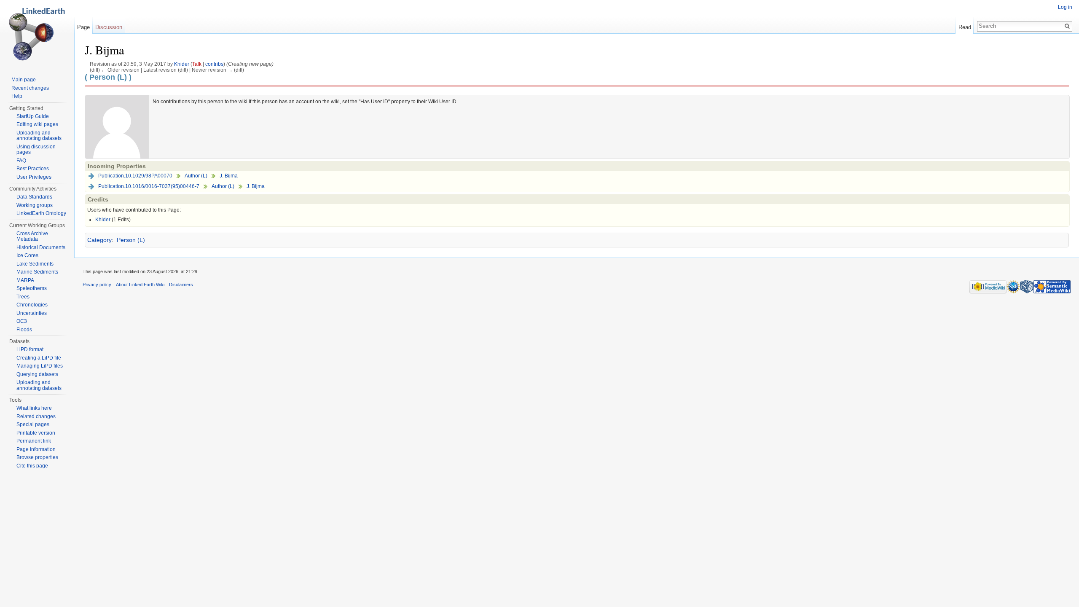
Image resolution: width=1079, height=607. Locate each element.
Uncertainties (31, 313)
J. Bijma (229, 176)
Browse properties (37, 457)
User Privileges (33, 177)
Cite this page (32, 466)
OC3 (21, 321)
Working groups (34, 205)
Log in (1065, 7)
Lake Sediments (35, 264)
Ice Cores (27, 255)
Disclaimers (181, 284)
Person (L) (131, 239)
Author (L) (196, 176)
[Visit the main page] (37, 33)
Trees (23, 297)
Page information (36, 449)
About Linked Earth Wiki (140, 284)
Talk (196, 64)
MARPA (25, 280)
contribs (214, 64)
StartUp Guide (32, 116)
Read (964, 27)
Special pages (32, 424)
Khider (181, 64)
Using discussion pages (36, 150)
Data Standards (34, 197)
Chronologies (32, 305)
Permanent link (33, 441)
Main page (23, 80)
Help (16, 96)
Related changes (36, 416)
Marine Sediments (37, 272)
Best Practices (32, 169)
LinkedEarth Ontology (41, 213)
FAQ (21, 161)
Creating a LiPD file (38, 358)
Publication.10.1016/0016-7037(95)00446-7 (148, 186)
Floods (24, 330)
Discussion (108, 27)
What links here (34, 408)
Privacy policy (97, 284)
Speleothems (31, 288)
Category (99, 239)
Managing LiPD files (39, 366)
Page (83, 27)
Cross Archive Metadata (32, 236)
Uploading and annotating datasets (39, 136)
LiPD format (29, 349)
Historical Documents (40, 247)
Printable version (35, 433)
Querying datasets (37, 374)
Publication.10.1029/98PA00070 (135, 176)
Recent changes (30, 88)
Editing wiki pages (37, 124)
